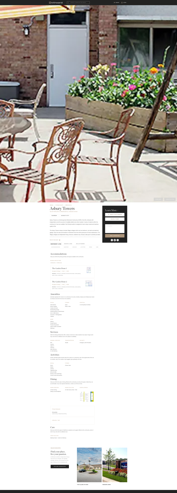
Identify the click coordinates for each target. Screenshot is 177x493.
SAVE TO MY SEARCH (116, 214)
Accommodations (55, 247)
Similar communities (56, 448)
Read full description (54, 239)
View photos (170, 199)
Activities (83, 247)
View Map (158, 199)
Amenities (66, 247)
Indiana (51, 205)
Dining (90, 247)
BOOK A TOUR (115, 219)
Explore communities (60, 466)
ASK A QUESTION (114, 235)
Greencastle (68, 205)
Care (97, 247)
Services (74, 247)
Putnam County (59, 205)
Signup (117, 2)
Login (124, 2)
